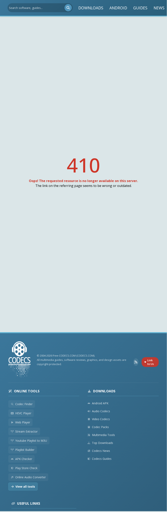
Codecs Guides (101, 459)
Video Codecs (101, 419)
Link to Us (150, 362)
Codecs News (101, 451)
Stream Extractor (26, 431)
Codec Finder (24, 404)
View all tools (25, 486)
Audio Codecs (101, 411)
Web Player (22, 422)
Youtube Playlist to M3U (31, 441)
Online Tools (27, 391)
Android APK (100, 403)
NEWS (159, 8)
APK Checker (23, 459)
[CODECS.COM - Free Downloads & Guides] (19, 360)
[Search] (68, 7)
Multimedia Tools (103, 435)
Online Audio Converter (30, 477)
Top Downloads (102, 443)
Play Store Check (26, 468)
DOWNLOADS (90, 8)
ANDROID (118, 8)
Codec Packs (100, 427)
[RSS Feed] (135, 362)
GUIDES (140, 8)
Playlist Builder (24, 450)
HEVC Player (23, 413)
